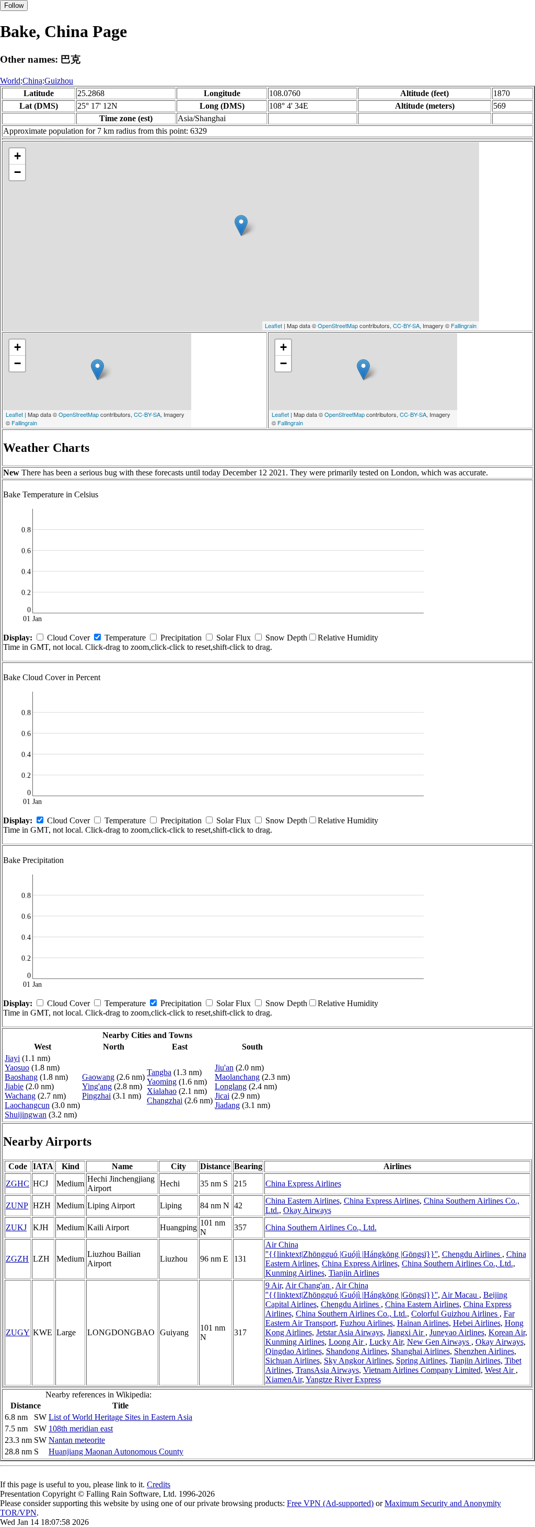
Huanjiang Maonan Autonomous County (116, 1451)
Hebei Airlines (477, 1323)
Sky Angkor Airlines (358, 1360)
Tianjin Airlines (354, 1272)
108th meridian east (81, 1428)
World (10, 80)
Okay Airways (307, 1210)
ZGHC (17, 1183)
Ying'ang (97, 1086)
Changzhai (164, 1100)
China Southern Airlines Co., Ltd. (321, 1227)
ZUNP (17, 1205)
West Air (500, 1370)
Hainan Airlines (423, 1323)
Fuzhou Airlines (366, 1323)
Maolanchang (237, 1077)
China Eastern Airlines (302, 1200)
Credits (158, 1484)
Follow (14, 5)
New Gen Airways (439, 1341)
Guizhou (58, 80)
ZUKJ (16, 1227)
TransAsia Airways (327, 1370)
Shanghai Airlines (420, 1351)
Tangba (159, 1072)
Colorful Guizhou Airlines (455, 1313)
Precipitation (181, 637)
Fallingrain (463, 325)
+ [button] (17, 155)
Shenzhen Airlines (484, 1351)
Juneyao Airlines (456, 1332)
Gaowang (98, 1077)
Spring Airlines (421, 1360)
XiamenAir (283, 1379)
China (32, 80)
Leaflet (273, 325)
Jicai (222, 1095)
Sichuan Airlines (292, 1360)
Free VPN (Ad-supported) (330, 1503)
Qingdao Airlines (293, 1351)
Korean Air (507, 1332)
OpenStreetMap (338, 325)
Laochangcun (27, 1105)
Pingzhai (96, 1095)
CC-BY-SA (406, 325)
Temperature (125, 637)
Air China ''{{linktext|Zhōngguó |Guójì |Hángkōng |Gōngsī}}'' (351, 1249)
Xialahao (162, 1091)
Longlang (231, 1086)
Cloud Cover (68, 637)
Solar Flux (233, 637)
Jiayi (12, 1058)
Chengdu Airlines (472, 1254)
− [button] (17, 172)
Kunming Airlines (294, 1272)
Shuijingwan (25, 1114)
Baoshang (21, 1077)
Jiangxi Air (406, 1332)
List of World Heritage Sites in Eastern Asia (120, 1417)
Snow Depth (286, 637)
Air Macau (460, 1294)
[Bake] (241, 225)
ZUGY (18, 1332)
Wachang (20, 1095)
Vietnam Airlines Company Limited (422, 1370)
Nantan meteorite (77, 1440)
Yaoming (162, 1081)
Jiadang (227, 1105)
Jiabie (14, 1086)
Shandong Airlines (356, 1351)
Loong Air (347, 1341)
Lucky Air (386, 1341)
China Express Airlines (303, 1183)
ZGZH (17, 1258)
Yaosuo (17, 1067)
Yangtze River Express (343, 1379)
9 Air (273, 1285)
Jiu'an (224, 1067)
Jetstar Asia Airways (349, 1332)
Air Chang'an (308, 1285)
